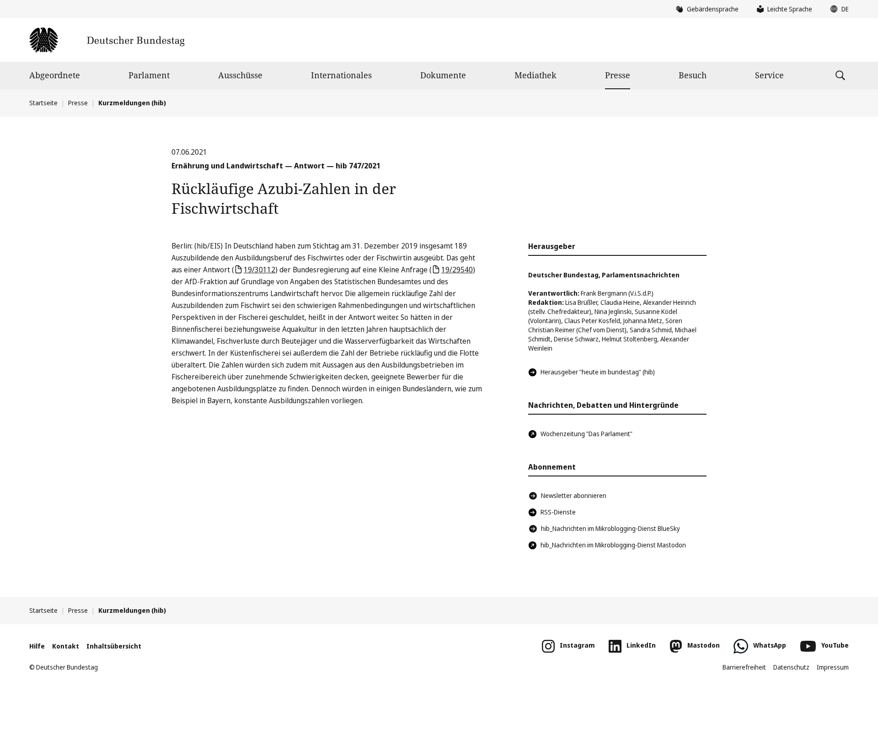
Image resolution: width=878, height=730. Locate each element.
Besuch (693, 75)
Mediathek (535, 75)
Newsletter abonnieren (573, 495)
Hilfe (37, 646)
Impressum (833, 667)
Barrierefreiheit (744, 667)
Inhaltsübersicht (113, 646)
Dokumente (443, 75)
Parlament (149, 75)
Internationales (341, 75)
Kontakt (65, 646)
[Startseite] (106, 40)
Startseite (43, 102)
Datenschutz (791, 667)
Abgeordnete (54, 75)
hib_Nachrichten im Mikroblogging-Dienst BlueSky (610, 528)
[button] (837, 9)
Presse (617, 75)
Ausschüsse (240, 75)
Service (769, 75)
